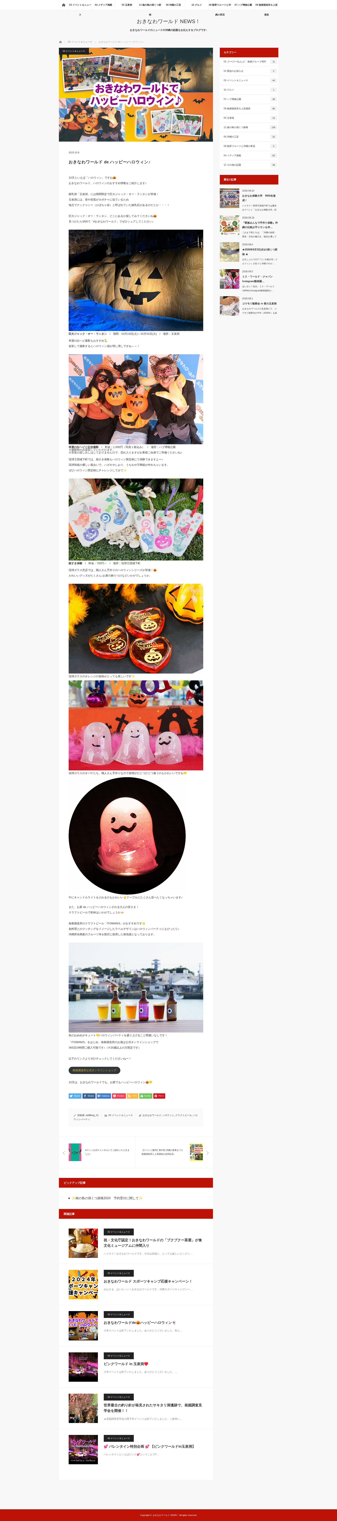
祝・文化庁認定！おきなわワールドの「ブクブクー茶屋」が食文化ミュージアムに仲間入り (153, 1243)
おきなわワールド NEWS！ (168, 21)
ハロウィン (168, 1115)
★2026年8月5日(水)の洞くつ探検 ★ (259, 251)
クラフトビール (183, 1115)
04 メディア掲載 (103, 5)
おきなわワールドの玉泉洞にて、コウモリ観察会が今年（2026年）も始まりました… (259, 313)
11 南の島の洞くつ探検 (150, 7)
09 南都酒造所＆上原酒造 (266, 7)
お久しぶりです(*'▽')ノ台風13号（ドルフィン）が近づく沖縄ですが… (260, 261)
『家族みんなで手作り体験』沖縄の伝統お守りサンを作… (260, 225)
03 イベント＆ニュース (80, 7)
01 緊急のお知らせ (249, 71)
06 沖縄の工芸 (173, 5)
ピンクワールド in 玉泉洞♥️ (126, 1364)
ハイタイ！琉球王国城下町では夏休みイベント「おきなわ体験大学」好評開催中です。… (259, 209)
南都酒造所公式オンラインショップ (94, 1070)
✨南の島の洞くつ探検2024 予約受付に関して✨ (107, 1198)
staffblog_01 (92, 1115)
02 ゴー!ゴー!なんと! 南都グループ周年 (249, 61)
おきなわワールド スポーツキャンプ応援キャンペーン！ (148, 1281)
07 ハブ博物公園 (243, 5)
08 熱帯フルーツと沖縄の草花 (220, 7)
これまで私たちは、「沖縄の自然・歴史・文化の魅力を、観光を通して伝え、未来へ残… (259, 236)
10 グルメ (197, 5)
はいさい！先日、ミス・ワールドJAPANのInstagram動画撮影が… (258, 288)
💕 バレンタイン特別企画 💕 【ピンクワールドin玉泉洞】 (150, 1446)
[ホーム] (63, 5)
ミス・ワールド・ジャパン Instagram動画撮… (257, 278)
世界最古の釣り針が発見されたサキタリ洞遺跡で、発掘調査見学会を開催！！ (153, 1408)
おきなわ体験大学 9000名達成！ (259, 198)
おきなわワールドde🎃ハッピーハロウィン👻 (140, 1323)
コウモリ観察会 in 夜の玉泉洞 (259, 303)
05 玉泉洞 (127, 5)
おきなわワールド (152, 1115)
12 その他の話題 (249, 165)
